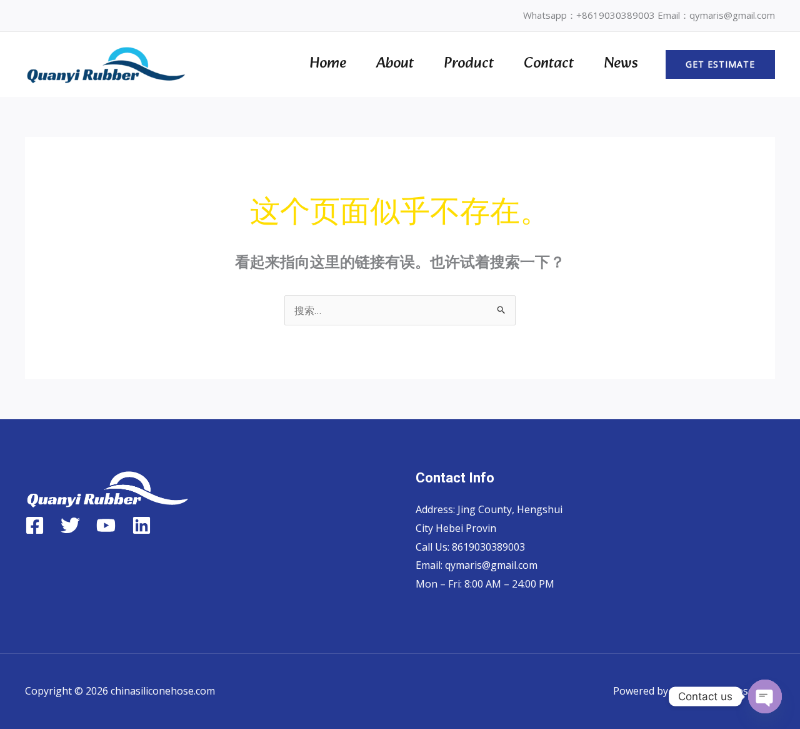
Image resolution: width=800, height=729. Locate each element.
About (395, 63)
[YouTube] (106, 525)
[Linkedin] (141, 525)
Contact (549, 63)
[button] (720, 64)
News (621, 63)
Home (327, 63)
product (469, 63)
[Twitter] (70, 525)
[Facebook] (34, 525)
